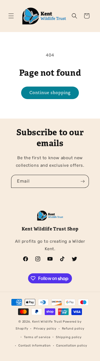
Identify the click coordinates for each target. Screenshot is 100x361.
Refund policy (73, 328)
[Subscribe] (82, 181)
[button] (11, 16)
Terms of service (37, 337)
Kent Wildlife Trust (47, 321)
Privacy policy (45, 328)
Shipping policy (69, 337)
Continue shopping (50, 92)
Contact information (34, 345)
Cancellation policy (71, 345)
